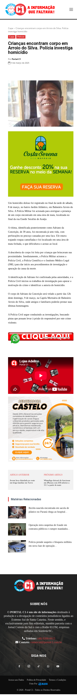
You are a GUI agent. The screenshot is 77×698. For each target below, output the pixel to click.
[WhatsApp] (45, 72)
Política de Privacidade (36, 680)
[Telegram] (61, 72)
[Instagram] (28, 666)
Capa (10, 28)
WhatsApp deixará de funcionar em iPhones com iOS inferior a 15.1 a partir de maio (57, 482)
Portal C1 (16, 59)
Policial (20, 36)
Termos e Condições (57, 680)
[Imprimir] (53, 72)
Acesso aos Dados (16, 680)
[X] (36, 72)
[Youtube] (57, 666)
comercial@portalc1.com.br (46, 642)
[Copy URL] (69, 72)
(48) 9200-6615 (46, 638)
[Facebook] (28, 72)
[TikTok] (38, 666)
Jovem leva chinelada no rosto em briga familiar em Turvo (22, 481)
